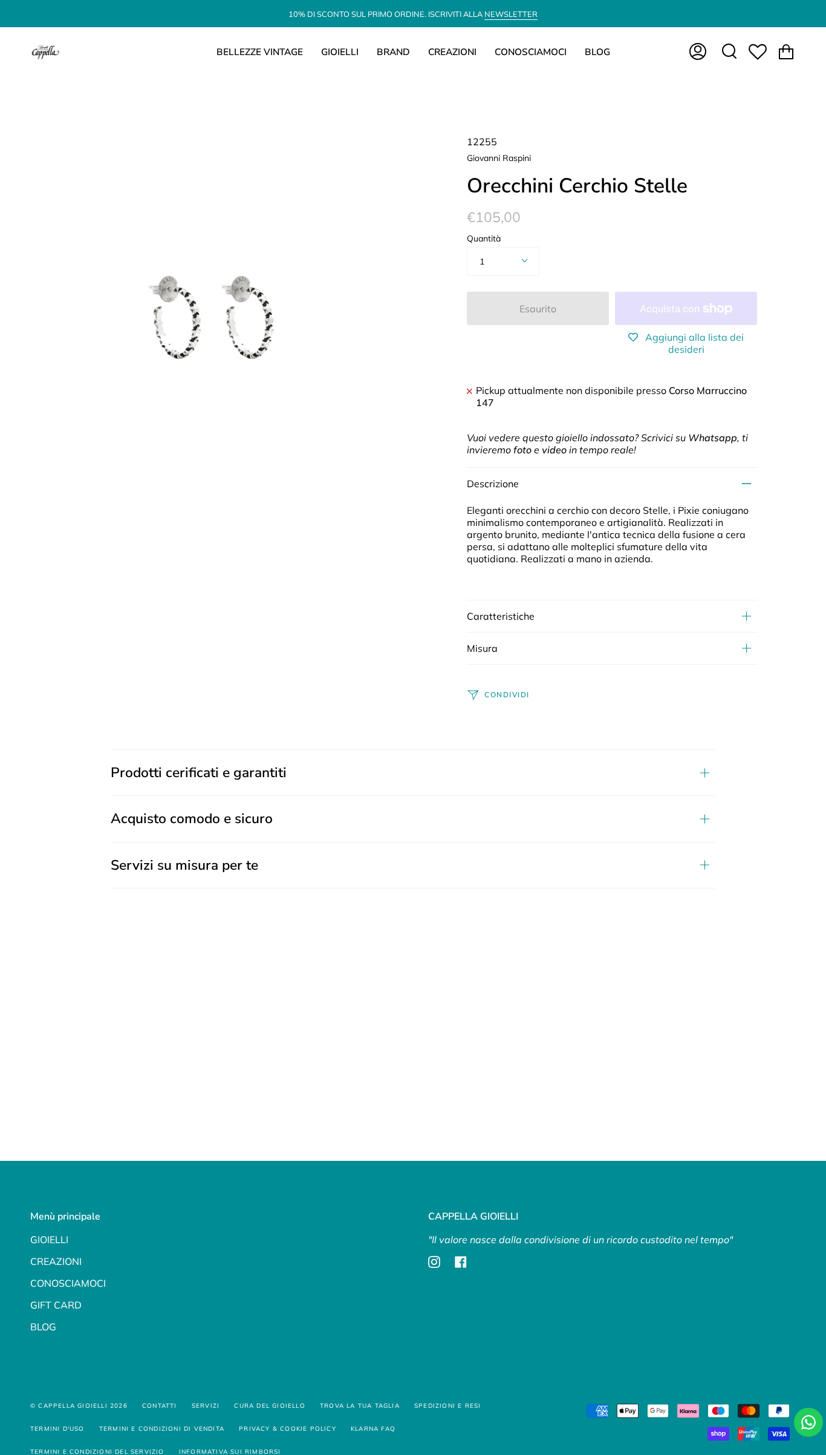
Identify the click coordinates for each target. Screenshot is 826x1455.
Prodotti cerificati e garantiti (199, 772)
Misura (482, 648)
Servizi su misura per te (184, 865)
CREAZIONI (56, 1261)
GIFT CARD (56, 1305)
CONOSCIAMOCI (68, 1283)
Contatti (159, 1406)
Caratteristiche (501, 616)
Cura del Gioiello (269, 1406)
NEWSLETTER (511, 14)
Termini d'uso (57, 1429)
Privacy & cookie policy (287, 1429)
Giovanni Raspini (499, 158)
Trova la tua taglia (360, 1406)
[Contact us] (808, 1422)
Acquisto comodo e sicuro (192, 818)
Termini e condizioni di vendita (161, 1429)
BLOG (43, 1327)
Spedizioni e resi (447, 1406)
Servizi (206, 1406)
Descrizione (493, 484)
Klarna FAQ (373, 1429)
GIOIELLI (49, 1239)
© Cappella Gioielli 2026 (79, 1406)
